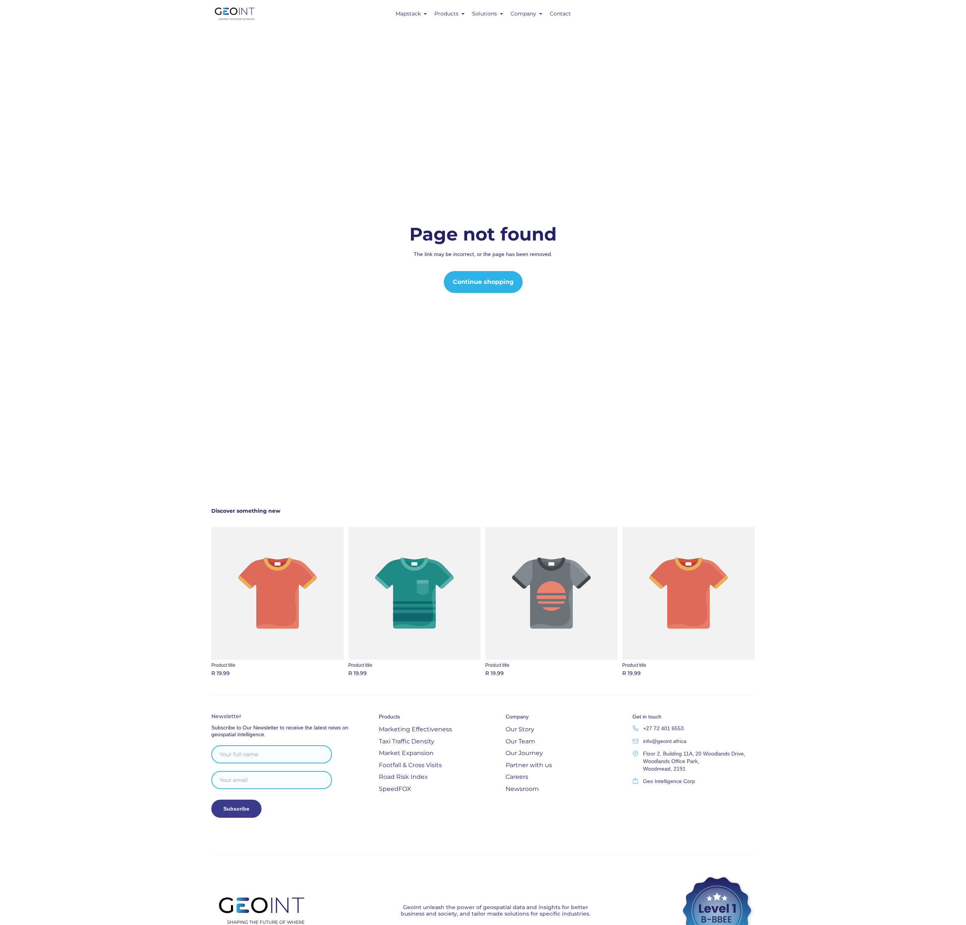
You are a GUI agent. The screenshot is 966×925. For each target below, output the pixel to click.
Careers (517, 776)
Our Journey (524, 753)
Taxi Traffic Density (406, 741)
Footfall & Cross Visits (410, 765)
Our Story (520, 729)
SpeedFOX (395, 788)
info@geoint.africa (664, 741)
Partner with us (529, 765)
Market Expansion (406, 753)
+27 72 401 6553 (663, 728)
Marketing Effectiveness (415, 729)
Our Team (520, 741)
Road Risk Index (403, 776)
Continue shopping (483, 281)
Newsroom (522, 788)
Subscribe (236, 809)
